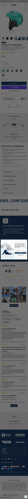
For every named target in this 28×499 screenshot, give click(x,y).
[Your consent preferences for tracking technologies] (25, 496)
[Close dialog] (26, 240)
